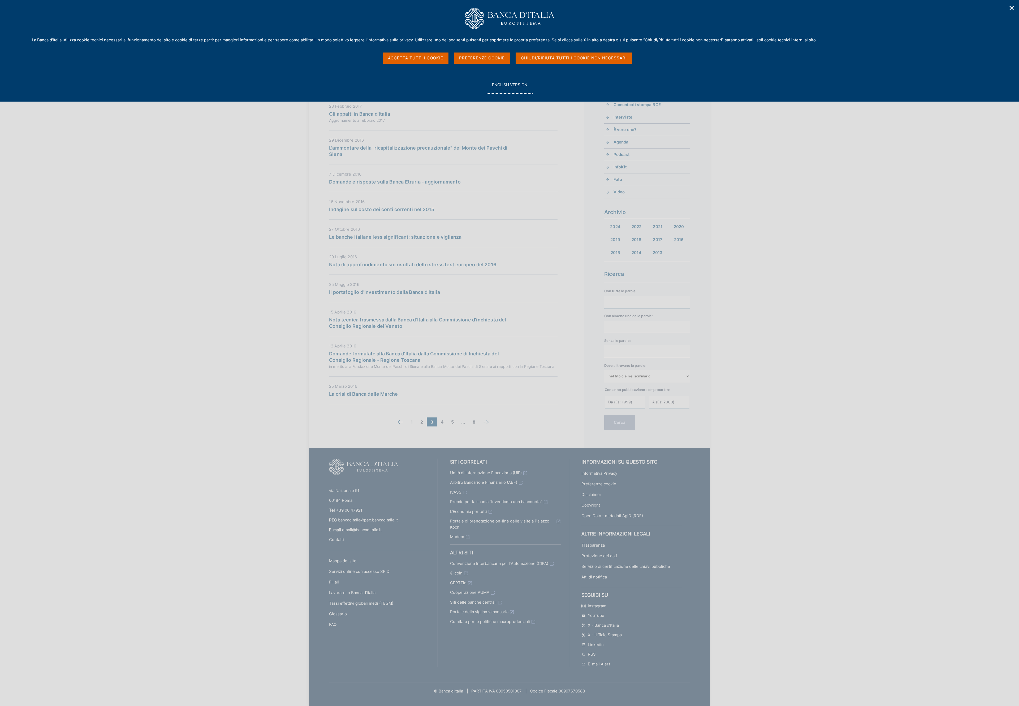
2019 (615, 239)
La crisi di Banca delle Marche (363, 394)
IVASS (455, 492)
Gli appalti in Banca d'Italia (359, 114)
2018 (636, 239)
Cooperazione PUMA (469, 592)
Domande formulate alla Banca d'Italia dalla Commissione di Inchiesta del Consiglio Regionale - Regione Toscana (414, 357)
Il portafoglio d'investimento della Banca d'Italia (384, 292)
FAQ (332, 624)
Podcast (622, 154)
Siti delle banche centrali (473, 602)
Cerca (620, 422)
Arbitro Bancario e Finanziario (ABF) (483, 482)
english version (509, 88)
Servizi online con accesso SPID (359, 571)
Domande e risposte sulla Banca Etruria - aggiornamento (395, 182)
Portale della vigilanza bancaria (479, 611)
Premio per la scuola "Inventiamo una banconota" (496, 501)
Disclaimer (591, 494)
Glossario (338, 613)
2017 (657, 239)
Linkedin (596, 644)
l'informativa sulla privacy (389, 39)
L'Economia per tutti (468, 511)
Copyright (590, 505)
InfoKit (620, 166)
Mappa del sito (342, 560)
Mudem (457, 536)
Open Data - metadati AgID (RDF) (612, 515)
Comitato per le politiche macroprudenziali (490, 621)
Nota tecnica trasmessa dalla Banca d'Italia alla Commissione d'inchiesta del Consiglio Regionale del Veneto (417, 323)
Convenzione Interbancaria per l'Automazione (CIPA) (499, 563)
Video (619, 191)
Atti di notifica (594, 576)
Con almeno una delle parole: (628, 316)
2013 (658, 252)
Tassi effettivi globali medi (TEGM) (361, 603)
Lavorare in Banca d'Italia (352, 592)
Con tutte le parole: (620, 291)
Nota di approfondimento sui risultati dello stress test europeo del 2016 (412, 264)
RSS (592, 654)
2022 (637, 226)
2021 (657, 226)
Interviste (623, 117)
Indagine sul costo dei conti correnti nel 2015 (381, 209)
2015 (615, 252)
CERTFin (458, 582)
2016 (679, 239)
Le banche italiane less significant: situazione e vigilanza (395, 237)
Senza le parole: (617, 340)
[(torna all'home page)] (363, 468)
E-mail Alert (599, 663)
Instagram (597, 605)
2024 (615, 226)
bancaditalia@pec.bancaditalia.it (368, 519)
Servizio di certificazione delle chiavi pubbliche (625, 566)
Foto (618, 179)
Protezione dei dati (599, 555)
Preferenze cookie (598, 483)
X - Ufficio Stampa (605, 634)
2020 (679, 226)
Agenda (621, 142)
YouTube (596, 615)
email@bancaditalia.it (362, 529)
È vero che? (625, 129)
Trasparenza (593, 545)
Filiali (334, 582)
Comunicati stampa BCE (637, 104)
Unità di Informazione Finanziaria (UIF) (486, 472)
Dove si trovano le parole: (625, 365)
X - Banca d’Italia (603, 625)
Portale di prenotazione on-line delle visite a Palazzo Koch (499, 524)
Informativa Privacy (599, 473)
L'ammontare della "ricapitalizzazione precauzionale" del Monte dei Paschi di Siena (418, 151)
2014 (636, 252)
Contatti (336, 539)
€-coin (456, 573)
